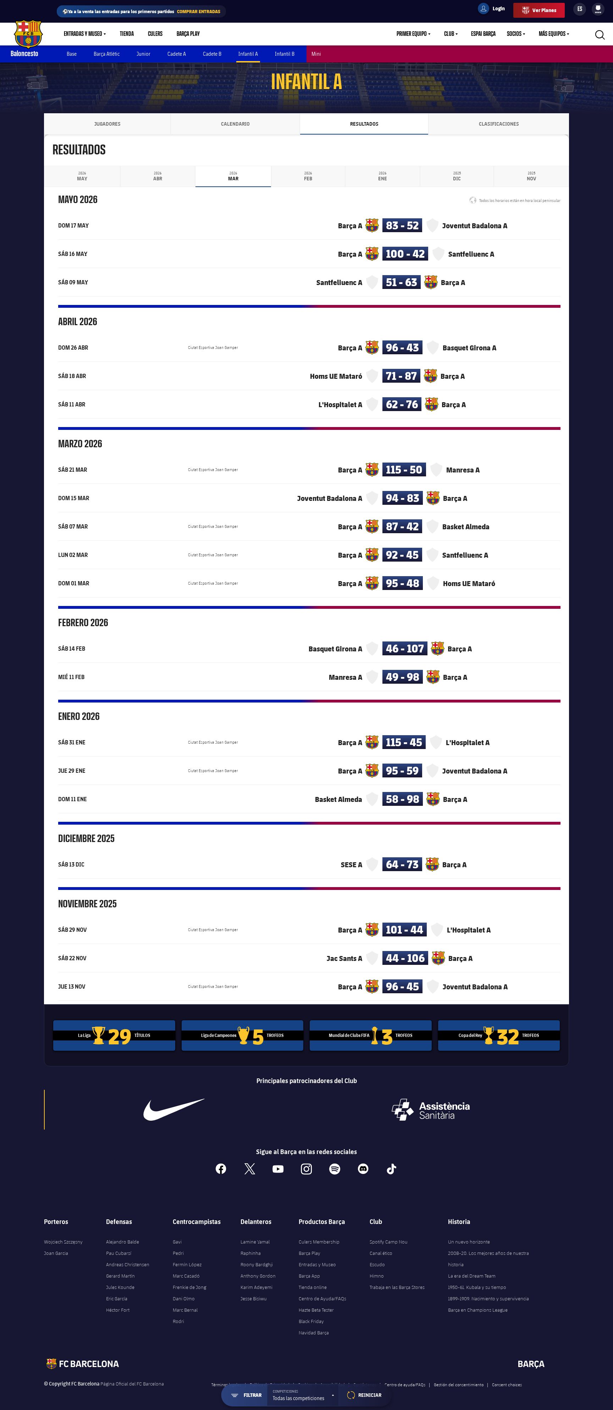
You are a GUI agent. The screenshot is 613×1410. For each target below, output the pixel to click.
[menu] (598, 9)
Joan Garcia (56, 1253)
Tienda (127, 34)
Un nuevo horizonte (469, 1242)
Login (494, 9)
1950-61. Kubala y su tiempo (477, 1287)
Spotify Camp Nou (389, 1242)
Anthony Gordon (258, 1276)
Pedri (178, 1253)
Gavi (177, 1242)
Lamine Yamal (255, 1242)
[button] (302, 1395)
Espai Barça (483, 34)
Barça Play (188, 34)
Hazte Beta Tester (316, 1310)
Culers (155, 34)
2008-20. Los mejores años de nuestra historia (488, 1258)
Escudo (377, 1264)
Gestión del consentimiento (459, 1384)
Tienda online (313, 1287)
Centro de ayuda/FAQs (405, 1384)
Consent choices (507, 1384)
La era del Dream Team (472, 1276)
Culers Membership (319, 1242)
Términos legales (226, 1384)
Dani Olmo (184, 1298)
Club (449, 34)
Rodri (178, 1321)
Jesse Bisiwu (254, 1298)
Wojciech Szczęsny (63, 1242)
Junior (143, 54)
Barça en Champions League (478, 1310)
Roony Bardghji (257, 1264)
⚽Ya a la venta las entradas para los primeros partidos (141, 11)
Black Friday (311, 1321)
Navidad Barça (314, 1332)
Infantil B (284, 54)
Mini (316, 54)
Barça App (309, 1276)
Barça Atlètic (107, 54)
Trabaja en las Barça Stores (397, 1287)
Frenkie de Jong (189, 1287)
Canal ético (381, 1253)
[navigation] (82, 176)
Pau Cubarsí (118, 1253)
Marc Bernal (185, 1310)
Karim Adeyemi (256, 1287)
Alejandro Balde (122, 1242)
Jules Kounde (120, 1287)
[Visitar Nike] (174, 1109)
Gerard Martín (120, 1276)
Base (72, 54)
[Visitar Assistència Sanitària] (431, 1109)
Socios (514, 34)
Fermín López (187, 1264)
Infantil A (248, 54)
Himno (377, 1276)
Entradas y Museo (83, 34)
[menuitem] (598, 7)
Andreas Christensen (127, 1264)
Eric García (116, 1298)
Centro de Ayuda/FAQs (322, 1298)
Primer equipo (412, 34)
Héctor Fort (117, 1310)
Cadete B (212, 54)
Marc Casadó (186, 1276)
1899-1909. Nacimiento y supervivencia (488, 1298)
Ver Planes (544, 10)
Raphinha (251, 1253)
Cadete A (176, 54)
